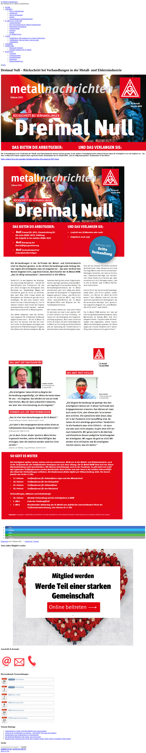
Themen (36, 541)
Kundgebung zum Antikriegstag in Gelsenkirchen (22, 735)
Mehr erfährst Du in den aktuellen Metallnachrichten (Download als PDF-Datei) (30, 159)
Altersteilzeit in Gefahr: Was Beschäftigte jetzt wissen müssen (26, 731)
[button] (9, 527)
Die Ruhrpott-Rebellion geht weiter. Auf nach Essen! (23, 737)
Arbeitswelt (28, 541)
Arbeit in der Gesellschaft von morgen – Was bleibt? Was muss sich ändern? (30, 733)
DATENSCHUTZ (19, 749)
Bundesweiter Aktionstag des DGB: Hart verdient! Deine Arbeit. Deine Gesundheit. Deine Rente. (38, 739)
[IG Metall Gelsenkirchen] (3, 65)
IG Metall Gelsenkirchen (9, 2)
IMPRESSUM (6, 749)
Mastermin (4, 541)
